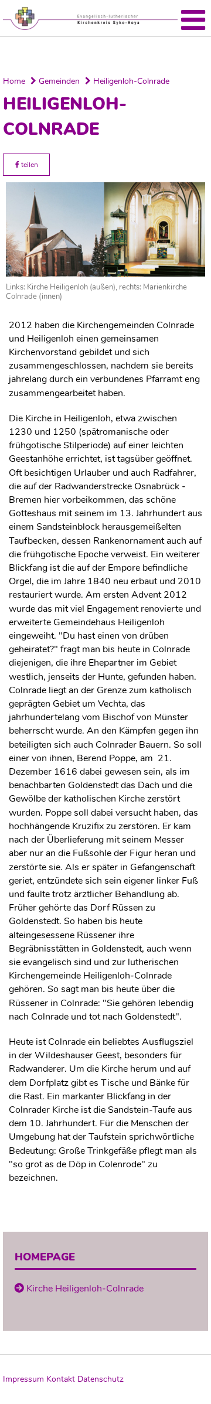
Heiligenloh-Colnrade (130, 81)
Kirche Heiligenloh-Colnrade (85, 1288)
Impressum (23, 1379)
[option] (105, 54)
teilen (28, 164)
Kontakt (60, 1379)
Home (14, 81)
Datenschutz (100, 1379)
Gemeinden (58, 81)
